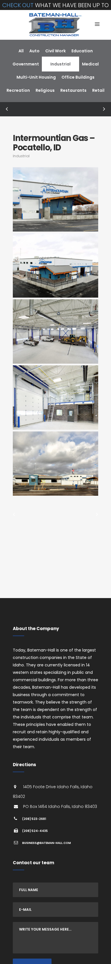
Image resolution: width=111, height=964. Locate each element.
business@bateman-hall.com (46, 843)
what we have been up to (55, 5)
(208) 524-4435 (35, 831)
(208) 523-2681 (34, 819)
